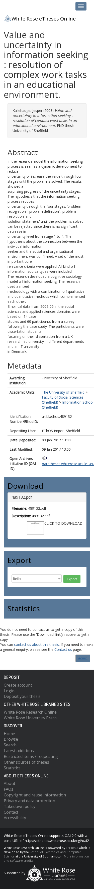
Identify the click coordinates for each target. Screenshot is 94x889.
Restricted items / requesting (31, 756)
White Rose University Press (30, 718)
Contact (11, 812)
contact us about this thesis (36, 644)
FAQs (8, 789)
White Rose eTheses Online (44, 18)
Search (10, 745)
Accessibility (15, 817)
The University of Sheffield (63, 392)
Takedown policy (19, 806)
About (9, 783)
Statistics (12, 768)
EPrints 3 (72, 848)
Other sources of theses (26, 762)
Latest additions (19, 750)
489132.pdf (37, 508)
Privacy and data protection (29, 800)
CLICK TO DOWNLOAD (63, 523)
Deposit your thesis (22, 696)
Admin (82, 658)
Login (9, 691)
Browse (11, 739)
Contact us (63, 649)
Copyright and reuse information (35, 795)
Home (9, 733)
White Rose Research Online (30, 712)
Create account (18, 685)
